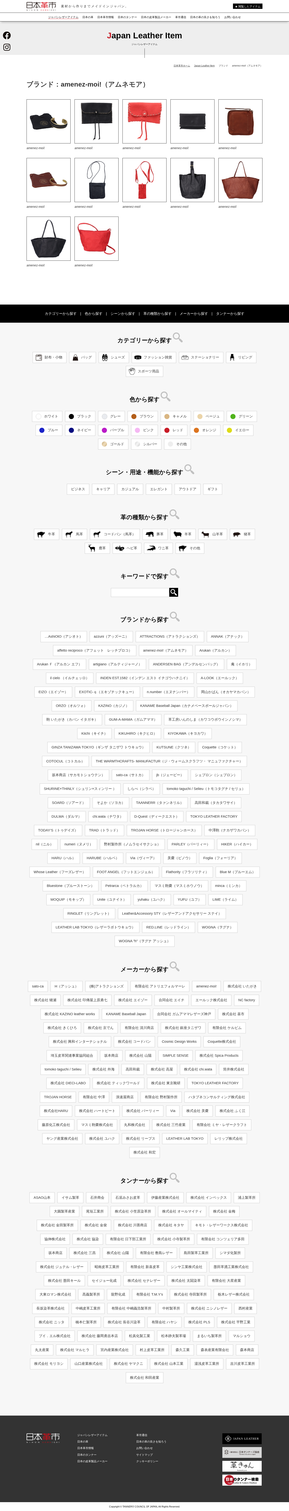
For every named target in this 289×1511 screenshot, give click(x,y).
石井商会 (97, 1198)
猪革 (247, 534)
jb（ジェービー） (170, 775)
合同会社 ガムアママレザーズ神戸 (184, 1014)
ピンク (148, 430)
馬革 (79, 534)
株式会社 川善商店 (132, 1225)
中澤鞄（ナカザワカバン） (230, 830)
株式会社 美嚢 (197, 1111)
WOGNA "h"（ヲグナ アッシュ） (144, 941)
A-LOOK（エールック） (220, 678)
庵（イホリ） (241, 664)
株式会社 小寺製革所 (173, 1239)
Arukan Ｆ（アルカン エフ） (59, 664)
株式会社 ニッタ (51, 1322)
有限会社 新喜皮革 (145, 1267)
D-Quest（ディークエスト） (156, 816)
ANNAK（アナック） (227, 636)
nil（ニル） (44, 844)
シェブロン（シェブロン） (216, 775)
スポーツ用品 (148, 371)
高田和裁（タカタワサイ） (216, 803)
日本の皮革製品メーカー (156, 17)
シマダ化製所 (230, 1253)
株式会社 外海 (103, 1069)
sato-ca (38, 986)
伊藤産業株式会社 (165, 1198)
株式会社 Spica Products (219, 1056)
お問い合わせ (232, 17)
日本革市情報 (105, 17)
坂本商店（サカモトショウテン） (78, 775)
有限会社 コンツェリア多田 (223, 1239)
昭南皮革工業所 (107, 1267)
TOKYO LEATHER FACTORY (213, 816)
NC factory (246, 1000)
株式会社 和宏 (144, 1152)
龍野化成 (118, 1294)
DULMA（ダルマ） (67, 816)
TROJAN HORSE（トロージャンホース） (164, 830)
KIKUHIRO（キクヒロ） (138, 733)
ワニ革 (163, 548)
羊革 (187, 534)
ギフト (212, 489)
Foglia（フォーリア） (220, 858)
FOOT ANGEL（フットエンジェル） (126, 872)
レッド (178, 430)
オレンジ (209, 430)
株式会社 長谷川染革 (124, 1322)
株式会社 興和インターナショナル (80, 1042)
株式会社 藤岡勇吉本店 (100, 1336)
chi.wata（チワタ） (108, 816)
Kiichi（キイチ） (94, 733)
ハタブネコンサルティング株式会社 (217, 1097)
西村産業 (245, 1308)
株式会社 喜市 (233, 1014)
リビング (245, 357)
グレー (115, 416)
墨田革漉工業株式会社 (231, 1267)
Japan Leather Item (204, 65)
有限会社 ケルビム (227, 1028)
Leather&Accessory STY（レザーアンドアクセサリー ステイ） (172, 913)
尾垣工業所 (95, 1211)
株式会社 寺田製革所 (190, 1294)
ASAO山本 (42, 1198)
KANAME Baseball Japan (126, 1014)
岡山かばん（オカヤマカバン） (226, 692)
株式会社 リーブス (140, 1139)
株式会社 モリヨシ (49, 1364)
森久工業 (183, 1350)
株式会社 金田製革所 (57, 1225)
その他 (181, 444)
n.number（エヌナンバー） (168, 692)
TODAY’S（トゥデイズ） (58, 830)
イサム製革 (70, 1198)
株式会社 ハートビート (97, 1111)
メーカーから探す (194, 314)
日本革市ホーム (182, 65)
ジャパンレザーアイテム (63, 17)
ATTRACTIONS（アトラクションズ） (170, 636)
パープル (117, 430)
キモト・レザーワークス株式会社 (221, 1225)
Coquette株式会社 (222, 1042)
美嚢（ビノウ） (180, 858)
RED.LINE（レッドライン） (168, 927)
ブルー (53, 430)
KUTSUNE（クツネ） (173, 747)
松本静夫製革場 (173, 1336)
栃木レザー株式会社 (234, 1294)
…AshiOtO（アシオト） (64, 636)
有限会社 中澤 (94, 1097)
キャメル (180, 416)
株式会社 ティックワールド (118, 1083)
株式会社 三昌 (85, 1253)
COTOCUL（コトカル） (65, 761)
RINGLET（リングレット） (89, 913)
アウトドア (187, 489)
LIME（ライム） (225, 899)
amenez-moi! (206, 986)
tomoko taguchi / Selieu (63, 1069)
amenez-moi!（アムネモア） (165, 650)
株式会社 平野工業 (235, 1322)
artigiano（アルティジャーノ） (117, 664)
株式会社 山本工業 (168, 1364)
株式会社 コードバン (134, 1042)
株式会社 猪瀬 (45, 1000)
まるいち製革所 (209, 1336)
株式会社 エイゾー (133, 1000)
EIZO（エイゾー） (53, 692)
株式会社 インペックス (209, 1198)
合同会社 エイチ (171, 1000)
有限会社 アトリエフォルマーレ (160, 986)
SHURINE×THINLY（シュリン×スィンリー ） (80, 789)
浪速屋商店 (125, 1097)
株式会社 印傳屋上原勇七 (87, 1000)
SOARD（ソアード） (69, 803)
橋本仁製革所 (86, 1322)
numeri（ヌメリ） (78, 844)
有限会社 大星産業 (226, 1281)
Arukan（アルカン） (215, 650)
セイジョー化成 (104, 1281)
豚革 (160, 534)
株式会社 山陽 (140, 1056)
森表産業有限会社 (215, 1350)
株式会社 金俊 (96, 1225)
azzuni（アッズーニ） (111, 636)
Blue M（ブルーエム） (238, 872)
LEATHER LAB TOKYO (184, 1139)
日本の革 (87, 17)
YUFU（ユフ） (190, 899)
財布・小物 (53, 357)
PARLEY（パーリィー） (191, 844)
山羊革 (217, 534)
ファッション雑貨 (158, 357)
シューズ (118, 357)
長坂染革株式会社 (50, 1308)
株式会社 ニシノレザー (209, 1308)
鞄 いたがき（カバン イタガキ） (72, 719)
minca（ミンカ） (228, 886)
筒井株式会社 (233, 1069)
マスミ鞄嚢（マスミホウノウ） (179, 886)
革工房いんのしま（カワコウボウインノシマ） (205, 719)
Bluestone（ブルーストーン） (70, 886)
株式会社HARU (56, 1111)
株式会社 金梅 (224, 1211)
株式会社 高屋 (162, 1069)
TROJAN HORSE (58, 1097)
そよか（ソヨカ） (111, 803)
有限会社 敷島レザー (156, 1253)
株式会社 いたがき (242, 986)
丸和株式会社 (134, 1125)
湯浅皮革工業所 (206, 1364)
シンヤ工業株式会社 (186, 1267)
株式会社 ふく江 (232, 1111)
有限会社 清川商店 (139, 1028)
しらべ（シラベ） (141, 789)
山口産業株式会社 (89, 1364)
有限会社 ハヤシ (164, 1322)
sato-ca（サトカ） (130, 775)
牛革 (51, 534)
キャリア (103, 489)
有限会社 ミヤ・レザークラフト (222, 1125)
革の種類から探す (157, 314)
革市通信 (180, 17)
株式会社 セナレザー (144, 1281)
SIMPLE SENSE (176, 1056)
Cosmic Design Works (179, 1042)
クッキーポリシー (147, 1461)
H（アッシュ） (66, 986)
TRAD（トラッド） (104, 830)
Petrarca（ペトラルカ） (124, 886)
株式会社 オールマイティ (182, 1211)
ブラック (84, 416)
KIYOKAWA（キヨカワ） (188, 733)
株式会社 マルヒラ (74, 1350)
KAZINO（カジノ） (113, 706)
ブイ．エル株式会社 (55, 1336)
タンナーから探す (230, 314)
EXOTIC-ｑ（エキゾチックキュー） (107, 692)
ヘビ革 (132, 548)
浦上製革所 (247, 1198)
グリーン (246, 416)
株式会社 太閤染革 (186, 1281)
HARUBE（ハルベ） (103, 858)
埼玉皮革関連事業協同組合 (72, 1056)
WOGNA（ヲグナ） (217, 927)
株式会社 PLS (199, 1322)
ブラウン (147, 416)
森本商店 (247, 1350)
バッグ (86, 357)
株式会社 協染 (88, 1239)
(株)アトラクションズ (106, 986)
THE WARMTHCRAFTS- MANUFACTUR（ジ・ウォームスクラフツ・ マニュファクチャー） (169, 761)
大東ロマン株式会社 (55, 1294)
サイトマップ (144, 1454)
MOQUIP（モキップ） (68, 899)
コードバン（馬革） (120, 534)
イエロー (242, 430)
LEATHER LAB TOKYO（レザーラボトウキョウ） (95, 927)
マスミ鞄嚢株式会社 (97, 1125)
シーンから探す (122, 314)
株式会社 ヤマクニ (128, 1364)
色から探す (93, 314)
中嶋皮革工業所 (88, 1308)
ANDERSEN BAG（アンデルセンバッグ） (186, 664)
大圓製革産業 (64, 1211)
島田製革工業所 (196, 1253)
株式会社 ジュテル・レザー (62, 1267)
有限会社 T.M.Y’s (149, 1294)
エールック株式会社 (211, 1000)
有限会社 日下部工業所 (128, 1239)
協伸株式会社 (55, 1239)
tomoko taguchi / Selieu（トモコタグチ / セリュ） (206, 789)
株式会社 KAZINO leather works (70, 1014)
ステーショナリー (205, 357)
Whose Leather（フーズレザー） (60, 872)
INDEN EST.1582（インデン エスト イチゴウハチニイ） (145, 678)
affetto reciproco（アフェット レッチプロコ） (94, 650)
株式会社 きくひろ (62, 1028)
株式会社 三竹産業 (171, 1125)
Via (172, 1111)
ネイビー (84, 430)
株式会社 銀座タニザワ (183, 1028)
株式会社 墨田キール (64, 1281)
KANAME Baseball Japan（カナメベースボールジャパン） (186, 706)
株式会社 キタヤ (171, 1225)
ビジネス (78, 489)
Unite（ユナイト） (112, 899)
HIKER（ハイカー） (237, 844)
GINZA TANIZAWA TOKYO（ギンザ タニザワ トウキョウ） (98, 747)
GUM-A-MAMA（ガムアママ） (133, 719)
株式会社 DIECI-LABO (68, 1083)
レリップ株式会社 (228, 1139)
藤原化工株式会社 (56, 1125)
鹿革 (102, 548)
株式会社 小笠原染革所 (133, 1211)
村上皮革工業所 (152, 1350)
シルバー (150, 444)
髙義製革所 (91, 1294)
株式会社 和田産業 (144, 1378)
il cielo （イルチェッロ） (69, 678)
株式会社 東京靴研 (165, 1083)
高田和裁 (133, 1069)
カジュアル (130, 489)
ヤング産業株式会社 (62, 1139)
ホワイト (51, 416)
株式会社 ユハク (102, 1139)
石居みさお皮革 (127, 1198)
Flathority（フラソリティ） (187, 872)
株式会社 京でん (101, 1028)
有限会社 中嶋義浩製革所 (131, 1308)
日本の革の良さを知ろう (205, 17)
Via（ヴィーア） (143, 858)
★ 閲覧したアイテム (247, 6)
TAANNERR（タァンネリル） (160, 803)
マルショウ (241, 1336)
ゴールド (117, 444)
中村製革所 (171, 1308)
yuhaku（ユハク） (152, 899)
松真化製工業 (139, 1336)
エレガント (159, 489)
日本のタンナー (127, 17)
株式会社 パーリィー (142, 1111)
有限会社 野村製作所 (161, 1097)
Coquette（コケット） (220, 747)
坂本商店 (111, 1056)
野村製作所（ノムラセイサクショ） (132, 844)
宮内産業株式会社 (114, 1350)
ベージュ (213, 416)
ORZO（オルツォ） (71, 706)
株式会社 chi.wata (198, 1069)
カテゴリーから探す (61, 314)
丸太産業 (42, 1350)
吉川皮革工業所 (242, 1364)
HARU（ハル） (64, 858)
